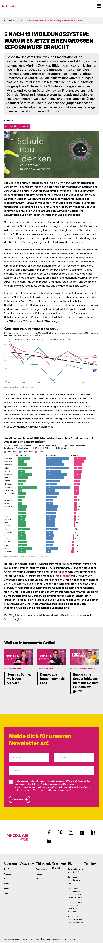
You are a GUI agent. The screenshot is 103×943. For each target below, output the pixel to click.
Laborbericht (9, 879)
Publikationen (41, 869)
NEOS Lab (8, 21)
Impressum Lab (69, 939)
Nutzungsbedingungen (51, 939)
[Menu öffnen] (99, 6)
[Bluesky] (49, 841)
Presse (7, 889)
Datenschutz (35, 939)
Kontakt (24, 939)
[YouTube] (82, 832)
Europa (91, 669)
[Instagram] (71, 832)
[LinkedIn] (93, 832)
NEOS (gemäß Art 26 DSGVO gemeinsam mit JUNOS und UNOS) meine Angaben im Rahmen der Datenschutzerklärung (53, 783)
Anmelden (17, 799)
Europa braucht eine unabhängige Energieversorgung (75, 919)
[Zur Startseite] (10, 6)
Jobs (6, 893)
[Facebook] (49, 832)
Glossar (39, 879)
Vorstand (7, 874)
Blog (17, 21)
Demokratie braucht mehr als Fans (74, 880)
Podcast (39, 874)
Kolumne (17, 669)
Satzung (7, 884)
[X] (60, 832)
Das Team (8, 869)
